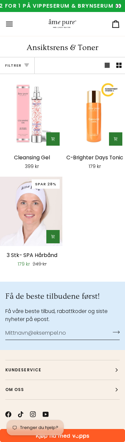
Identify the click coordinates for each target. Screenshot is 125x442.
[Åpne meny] (15, 24)
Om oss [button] (14, 389)
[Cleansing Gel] (31, 113)
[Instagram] (33, 414)
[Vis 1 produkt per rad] (107, 65)
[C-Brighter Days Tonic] (94, 113)
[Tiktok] (20, 414)
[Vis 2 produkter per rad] (119, 65)
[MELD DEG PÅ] (114, 332)
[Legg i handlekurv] (53, 139)
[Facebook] (8, 414)
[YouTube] (46, 414)
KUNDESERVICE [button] (23, 370)
